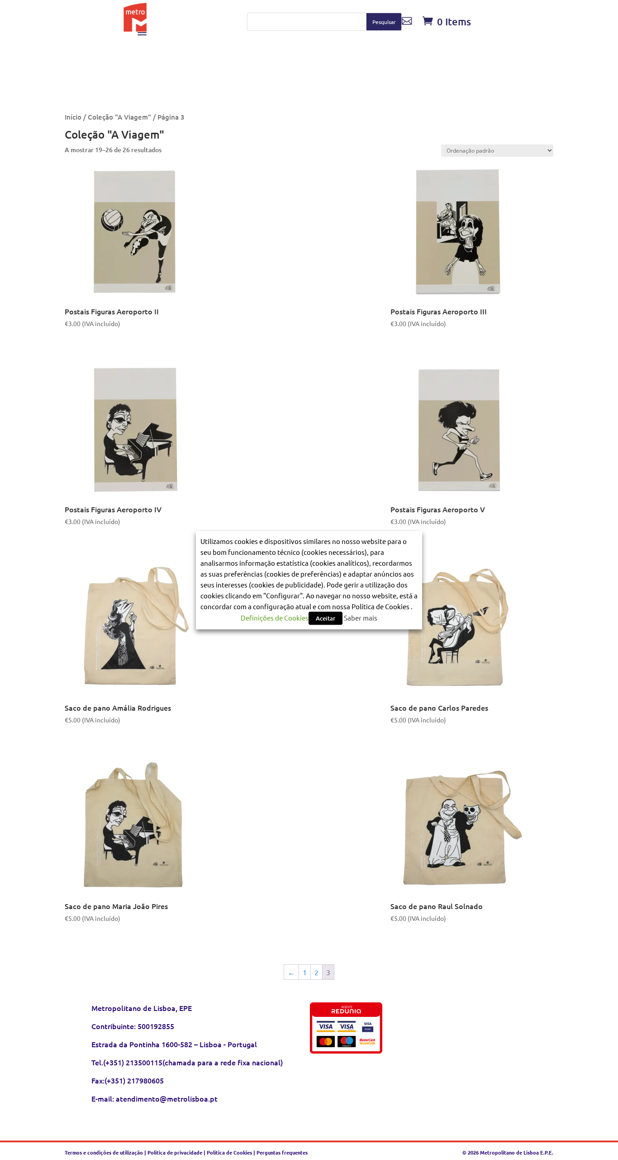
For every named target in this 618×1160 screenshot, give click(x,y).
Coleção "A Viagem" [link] (119, 116)
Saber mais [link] (360, 617)
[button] (384, 22)
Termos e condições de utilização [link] (104, 1152)
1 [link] (305, 972)
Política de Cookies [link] (229, 1152)
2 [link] (316, 972)
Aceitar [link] (325, 618)
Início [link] (73, 116)
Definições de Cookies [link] (275, 617)
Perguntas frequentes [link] (282, 1152)
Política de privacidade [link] (174, 1152)
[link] (135, 29)
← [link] (291, 972)
